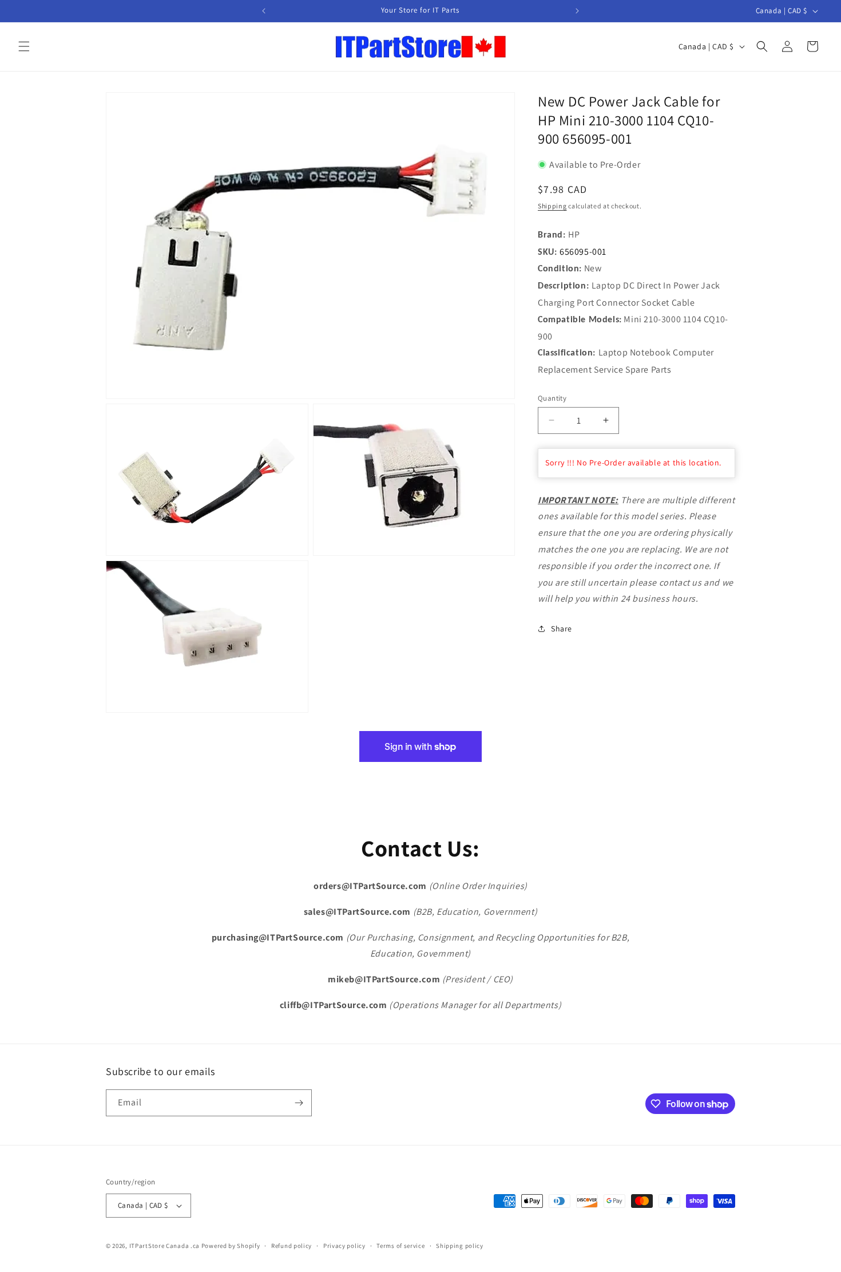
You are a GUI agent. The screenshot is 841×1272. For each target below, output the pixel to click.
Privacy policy (344, 1246)
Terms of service (400, 1246)
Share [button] (561, 628)
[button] (24, 46)
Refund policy (291, 1246)
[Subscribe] (298, 1102)
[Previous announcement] (263, 11)
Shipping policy (459, 1246)
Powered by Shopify (230, 1246)
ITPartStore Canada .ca (164, 1246)
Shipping (552, 206)
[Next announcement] (577, 11)
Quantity (552, 397)
